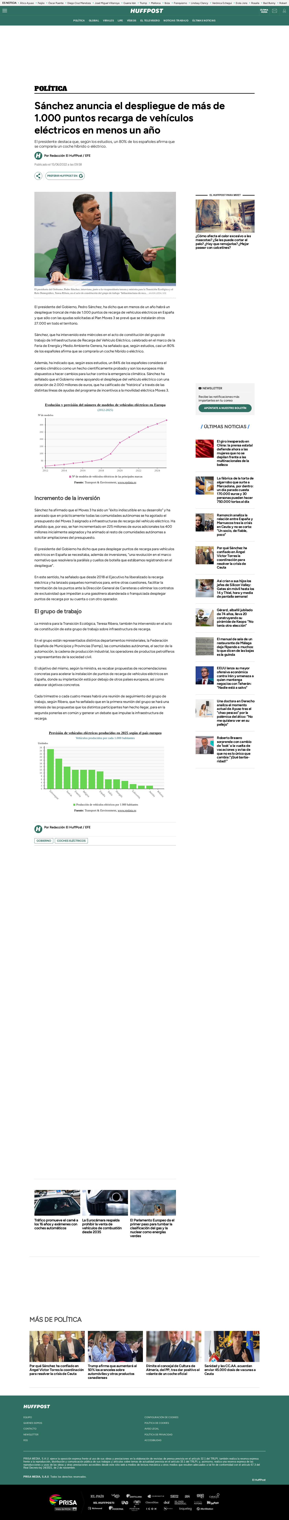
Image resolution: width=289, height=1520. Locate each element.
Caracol (214, 1496)
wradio (138, 1502)
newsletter (31, 1434)
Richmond (97, 1508)
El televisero (150, 20)
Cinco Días (153, 1502)
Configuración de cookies (161, 1417)
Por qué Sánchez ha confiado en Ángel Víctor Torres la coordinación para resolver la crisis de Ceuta (232, 558)
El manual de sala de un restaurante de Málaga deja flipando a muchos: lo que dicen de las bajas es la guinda (235, 647)
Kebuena (211, 1502)
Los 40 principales (118, 1496)
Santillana (137, 1496)
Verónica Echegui (222, 3)
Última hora (264, 11)
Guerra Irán (129, 3)
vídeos (131, 20)
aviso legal (151, 1428)
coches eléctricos (71, 840)
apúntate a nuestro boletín (225, 408)
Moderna (116, 1508)
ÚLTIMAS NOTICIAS (204, 20)
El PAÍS (99, 1496)
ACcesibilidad (152, 1440)
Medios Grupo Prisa (65, 1509)
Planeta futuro (197, 1502)
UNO (126, 1502)
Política (50, 89)
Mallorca (156, 3)
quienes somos (32, 1423)
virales (108, 20)
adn (200, 1496)
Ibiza (167, 3)
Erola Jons (241, 3)
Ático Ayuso (27, 3)
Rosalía (255, 3)
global (94, 20)
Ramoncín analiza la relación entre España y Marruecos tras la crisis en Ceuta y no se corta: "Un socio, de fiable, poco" (235, 525)
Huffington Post (104, 1502)
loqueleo (186, 1508)
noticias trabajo (176, 20)
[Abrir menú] (4, 10)
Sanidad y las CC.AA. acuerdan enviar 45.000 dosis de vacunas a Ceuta (230, 1370)
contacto (29, 1428)
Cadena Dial (168, 1502)
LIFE (120, 20)
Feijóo (41, 3)
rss (25, 1440)
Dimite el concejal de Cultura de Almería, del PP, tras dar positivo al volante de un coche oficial (172, 1370)
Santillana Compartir (158, 1496)
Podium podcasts (136, 1508)
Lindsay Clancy (199, 3)
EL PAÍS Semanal (182, 1502)
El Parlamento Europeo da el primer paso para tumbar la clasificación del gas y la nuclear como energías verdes (152, 1228)
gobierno (44, 840)
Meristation (205, 1508)
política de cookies (156, 1423)
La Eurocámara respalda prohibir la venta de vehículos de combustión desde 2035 (102, 1226)
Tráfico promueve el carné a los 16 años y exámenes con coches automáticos (56, 1224)
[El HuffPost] (146, 11)
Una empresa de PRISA (65, 1499)
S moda (169, 1508)
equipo (27, 1417)
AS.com (187, 1496)
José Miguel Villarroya (107, 3)
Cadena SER (174, 1496)
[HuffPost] (36, 1406)
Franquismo (180, 3)
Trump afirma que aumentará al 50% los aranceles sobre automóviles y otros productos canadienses (112, 1372)
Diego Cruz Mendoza (79, 3)
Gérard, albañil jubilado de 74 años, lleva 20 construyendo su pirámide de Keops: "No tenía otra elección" (235, 618)
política (79, 20)
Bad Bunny (269, 3)
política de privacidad (158, 1434)
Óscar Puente (56, 3)
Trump (143, 3)
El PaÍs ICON (153, 1508)
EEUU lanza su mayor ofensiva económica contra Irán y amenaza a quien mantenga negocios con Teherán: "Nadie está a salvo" (235, 678)
